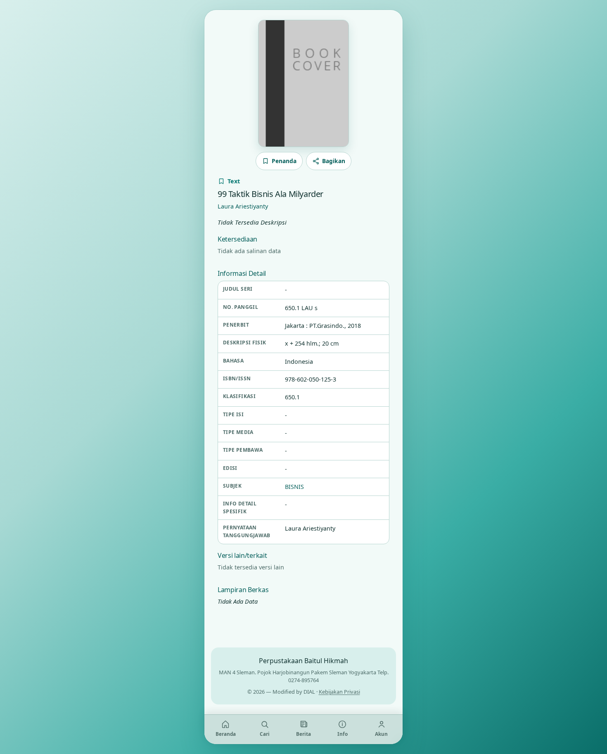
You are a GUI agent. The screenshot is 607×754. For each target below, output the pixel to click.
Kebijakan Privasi (339, 691)
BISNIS (294, 487)
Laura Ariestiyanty (243, 206)
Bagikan (333, 161)
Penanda (284, 161)
